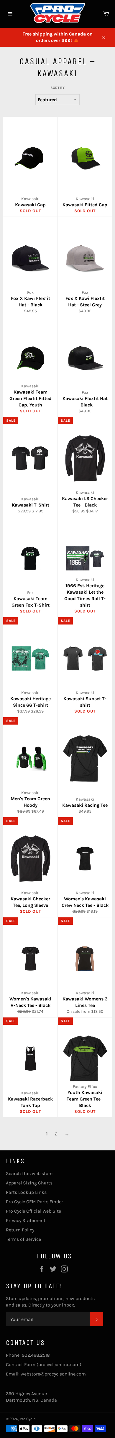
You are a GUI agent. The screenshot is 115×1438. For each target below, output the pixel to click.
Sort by (57, 88)
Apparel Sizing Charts (29, 1183)
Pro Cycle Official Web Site (33, 1211)
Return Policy (20, 1230)
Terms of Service (23, 1239)
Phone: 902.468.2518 (28, 1355)
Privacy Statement (25, 1220)
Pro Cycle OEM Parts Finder (34, 1201)
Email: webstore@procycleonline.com (46, 1374)
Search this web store (29, 1173)
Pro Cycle (28, 1419)
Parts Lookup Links (26, 1192)
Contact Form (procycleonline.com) (43, 1364)
